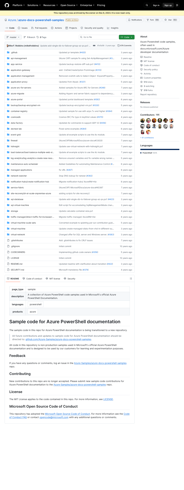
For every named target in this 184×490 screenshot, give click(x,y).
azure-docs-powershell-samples (41, 20)
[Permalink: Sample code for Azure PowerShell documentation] (7, 322)
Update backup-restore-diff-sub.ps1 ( (77, 64)
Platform (17, 5)
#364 (109, 111)
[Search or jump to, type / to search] (147, 5)
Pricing (101, 5)
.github (14, 52)
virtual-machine (18, 228)
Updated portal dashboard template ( (76, 99)
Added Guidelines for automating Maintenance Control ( (85, 164)
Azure (12, 20)
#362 (89, 176)
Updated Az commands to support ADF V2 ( (79, 123)
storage (14, 211)
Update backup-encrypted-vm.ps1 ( (76, 105)
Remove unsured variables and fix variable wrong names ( (86, 158)
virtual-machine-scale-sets (23, 223)
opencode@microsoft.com (54, 417)
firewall (14, 140)
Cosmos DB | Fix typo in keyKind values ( (78, 117)
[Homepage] (7, 5)
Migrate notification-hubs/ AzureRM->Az (78, 181)
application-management (22, 76)
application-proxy (19, 82)
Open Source (68, 5)
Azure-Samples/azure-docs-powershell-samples (100, 363)
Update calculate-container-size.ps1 (76, 211)
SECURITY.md (17, 269)
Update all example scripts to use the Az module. (82, 134)
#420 (82, 52)
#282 (96, 99)
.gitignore (15, 246)
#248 (102, 87)
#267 (69, 170)
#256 (102, 123)
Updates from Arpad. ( (69, 82)
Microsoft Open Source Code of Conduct (67, 413)
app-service (16, 64)
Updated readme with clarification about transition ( (83, 264)
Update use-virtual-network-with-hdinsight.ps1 (81, 146)
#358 (94, 252)
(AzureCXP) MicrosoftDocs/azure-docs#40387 (81, 187)
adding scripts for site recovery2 (74, 193)
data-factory (17, 123)
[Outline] (130, 278)
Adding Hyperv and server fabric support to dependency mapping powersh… (95, 93)
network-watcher (19, 176)
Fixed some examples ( (70, 129)
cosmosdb (16, 117)
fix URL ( (63, 170)
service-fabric (17, 187)
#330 (95, 105)
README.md (16, 264)
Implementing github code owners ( (75, 252)
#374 (85, 269)
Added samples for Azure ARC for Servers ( (79, 87)
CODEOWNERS (18, 252)
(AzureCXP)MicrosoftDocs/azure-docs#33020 (80, 140)
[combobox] (99, 37)
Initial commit (65, 246)
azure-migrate (17, 93)
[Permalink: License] (7, 392)
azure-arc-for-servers (21, 87)
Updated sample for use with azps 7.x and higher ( (82, 111)
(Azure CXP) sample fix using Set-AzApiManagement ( (84, 58)
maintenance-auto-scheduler (24, 164)
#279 (113, 164)
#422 (109, 264)
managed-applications (21, 170)
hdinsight (15, 146)
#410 (97, 64)
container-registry (19, 111)
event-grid (16, 134)
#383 (110, 234)
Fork (154, 20)
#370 (99, 117)
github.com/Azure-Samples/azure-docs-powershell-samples (58, 339)
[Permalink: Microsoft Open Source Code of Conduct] (7, 406)
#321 (82, 82)
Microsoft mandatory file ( (71, 269)
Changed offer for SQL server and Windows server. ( (83, 234)
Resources (49, 5)
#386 (112, 58)
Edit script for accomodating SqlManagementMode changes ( (88, 205)
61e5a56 (100, 45)
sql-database (17, 199)
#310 (98, 70)
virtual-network (18, 234)
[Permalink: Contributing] (7, 374)
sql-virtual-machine (20, 205)
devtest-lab (16, 129)
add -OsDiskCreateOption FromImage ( (77, 70)
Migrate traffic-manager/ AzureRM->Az (77, 217)
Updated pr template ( (69, 52)
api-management (19, 58)
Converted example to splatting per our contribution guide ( (87, 223)
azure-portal (16, 99)
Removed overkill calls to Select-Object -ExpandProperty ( (86, 76)
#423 (110, 199)
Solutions (32, 5)
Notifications (137, 20)
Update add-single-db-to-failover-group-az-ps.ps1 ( (65, 45)
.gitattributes (17, 240)
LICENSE (15, 258)
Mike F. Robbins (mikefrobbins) (23, 45)
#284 (83, 129)
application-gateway (20, 70)
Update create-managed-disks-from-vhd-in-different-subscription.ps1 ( (93, 228)
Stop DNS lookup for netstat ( (73, 176)
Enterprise (86, 5)
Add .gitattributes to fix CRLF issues (76, 240)
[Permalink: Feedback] (7, 356)
